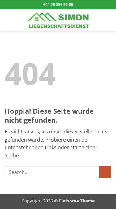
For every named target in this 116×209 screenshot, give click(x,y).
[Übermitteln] (105, 172)
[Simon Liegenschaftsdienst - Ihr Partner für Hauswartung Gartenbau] (58, 20)
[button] (8, 20)
